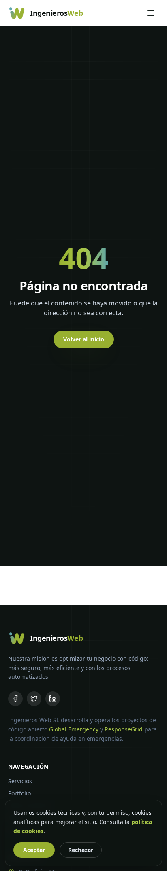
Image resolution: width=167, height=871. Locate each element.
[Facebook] (15, 698)
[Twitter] (34, 698)
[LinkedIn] (52, 698)
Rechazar (80, 850)
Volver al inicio (83, 339)
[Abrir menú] (151, 13)
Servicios (20, 781)
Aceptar (34, 850)
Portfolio (19, 793)
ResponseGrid (124, 729)
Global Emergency (73, 729)
